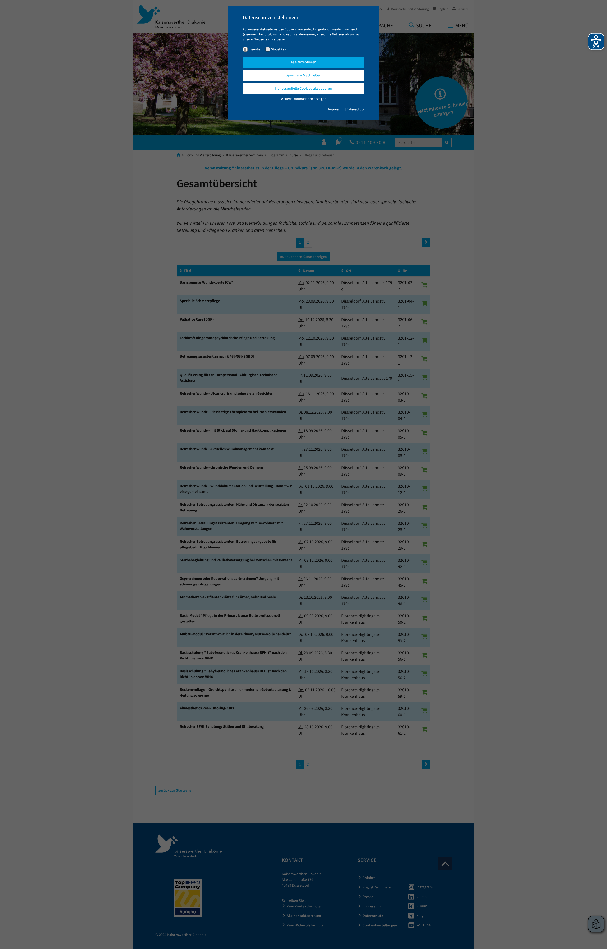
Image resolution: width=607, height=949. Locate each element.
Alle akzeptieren (303, 62)
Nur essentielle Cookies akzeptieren (303, 88)
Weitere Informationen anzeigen (303, 99)
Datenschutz (355, 109)
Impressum (336, 109)
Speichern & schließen (303, 75)
